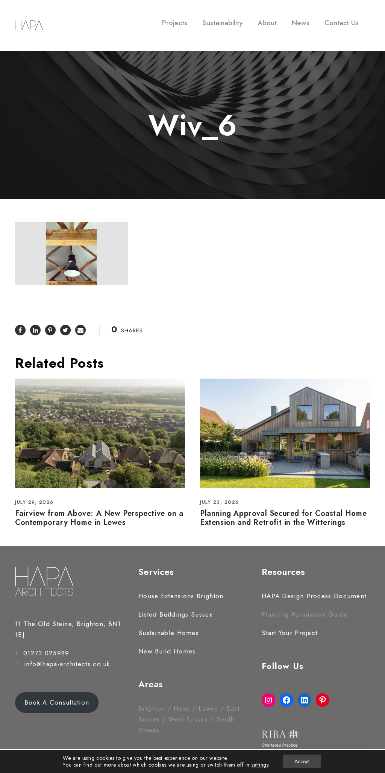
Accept (301, 761)
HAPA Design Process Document (314, 595)
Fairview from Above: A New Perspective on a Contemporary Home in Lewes (99, 518)
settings (260, 764)
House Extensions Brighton (181, 595)
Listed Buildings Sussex (175, 614)
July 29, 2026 (34, 502)
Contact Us (341, 23)
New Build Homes (167, 651)
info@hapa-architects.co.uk (67, 663)
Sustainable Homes (168, 632)
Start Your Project (289, 632)
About (267, 23)
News (300, 23)
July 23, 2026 (219, 502)
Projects (174, 23)
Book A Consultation (56, 702)
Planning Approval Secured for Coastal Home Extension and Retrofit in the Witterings (283, 518)
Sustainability (222, 23)
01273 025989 (46, 653)
